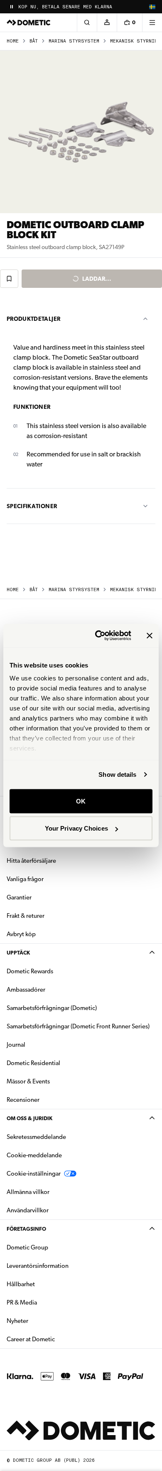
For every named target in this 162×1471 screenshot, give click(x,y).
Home (13, 41)
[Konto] (107, 22)
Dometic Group (54, 1247)
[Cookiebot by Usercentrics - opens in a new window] (98, 635)
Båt (33, 41)
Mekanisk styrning (135, 41)
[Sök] (87, 22)
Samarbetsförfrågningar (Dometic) (52, 1008)
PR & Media (48, 1302)
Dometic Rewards (30, 971)
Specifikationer (32, 506)
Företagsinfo (26, 1229)
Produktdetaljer (33, 318)
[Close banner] (149, 635)
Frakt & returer (25, 915)
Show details (117, 774)
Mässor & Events (28, 1081)
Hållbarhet (21, 1284)
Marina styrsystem (74, 41)
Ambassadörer (26, 989)
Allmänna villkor (28, 1192)
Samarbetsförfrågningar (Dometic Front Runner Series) (78, 1026)
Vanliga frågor (25, 879)
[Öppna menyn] (152, 22)
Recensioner (23, 1099)
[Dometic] (29, 22)
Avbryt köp (21, 934)
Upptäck (18, 953)
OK (81, 800)
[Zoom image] (81, 131)
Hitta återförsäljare (31, 860)
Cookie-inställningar (34, 1173)
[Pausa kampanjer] (12, 7)
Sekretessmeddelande (36, 1137)
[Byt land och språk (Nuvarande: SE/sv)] (152, 6)
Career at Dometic (57, 1339)
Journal (16, 1044)
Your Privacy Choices (76, 828)
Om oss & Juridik (29, 1118)
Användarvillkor (28, 1210)
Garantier (19, 897)
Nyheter (44, 1321)
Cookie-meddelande (34, 1155)
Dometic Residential (60, 1063)
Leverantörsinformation (38, 1265)
